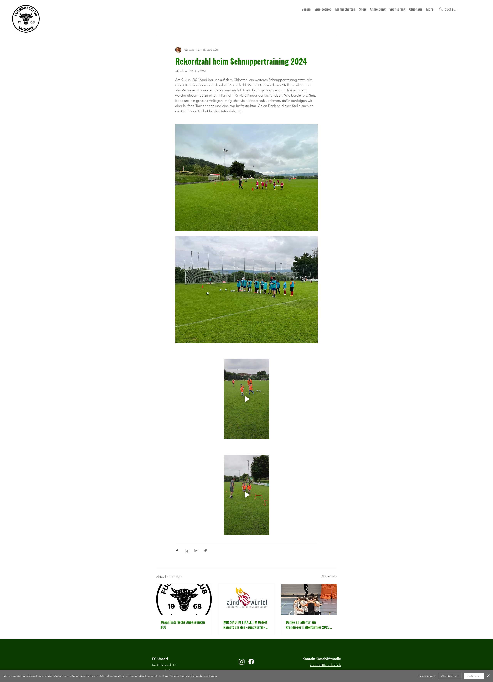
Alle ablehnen (449, 676)
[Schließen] (488, 676)
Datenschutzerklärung (203, 676)
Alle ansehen (329, 576)
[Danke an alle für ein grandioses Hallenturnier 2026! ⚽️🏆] (309, 599)
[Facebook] (251, 661)
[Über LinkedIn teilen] (196, 550)
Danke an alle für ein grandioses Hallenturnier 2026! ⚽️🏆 (308, 625)
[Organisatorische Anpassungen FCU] (184, 599)
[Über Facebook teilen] (177, 550)
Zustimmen (473, 676)
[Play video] (246, 399)
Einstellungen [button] (427, 676)
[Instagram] (242, 661)
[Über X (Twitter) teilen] (186, 550)
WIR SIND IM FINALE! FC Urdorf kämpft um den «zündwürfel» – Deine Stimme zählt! (245, 625)
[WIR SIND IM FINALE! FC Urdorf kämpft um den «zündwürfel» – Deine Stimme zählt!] (246, 599)
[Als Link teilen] (205, 550)
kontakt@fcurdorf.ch (325, 665)
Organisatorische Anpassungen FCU (183, 625)
